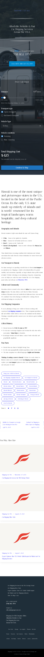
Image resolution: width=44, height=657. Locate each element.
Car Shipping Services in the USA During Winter (15, 478)
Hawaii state (32, 390)
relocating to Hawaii (23, 399)
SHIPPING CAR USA (22, 11)
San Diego (13, 638)
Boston (24, 638)
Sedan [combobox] (5, 126)
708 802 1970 (22, 54)
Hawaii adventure (17, 382)
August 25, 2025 (19, 514)
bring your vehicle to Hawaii (11, 373)
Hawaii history (20, 386)
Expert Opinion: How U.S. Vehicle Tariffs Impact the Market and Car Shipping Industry (21, 558)
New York (9, 629)
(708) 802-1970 (22, 280)
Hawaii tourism (8, 394)
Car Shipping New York (8, 517)
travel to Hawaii (8, 403)
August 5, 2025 (19, 553)
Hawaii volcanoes (21, 394)
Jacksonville (34, 638)
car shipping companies (14, 311)
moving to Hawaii (8, 399)
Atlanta (8, 638)
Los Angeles (22, 629)
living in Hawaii (35, 394)
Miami (7, 634)
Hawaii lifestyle (8, 390)
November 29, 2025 (20, 475)
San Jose (34, 629)
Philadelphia (32, 634)
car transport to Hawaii (31, 377)
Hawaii (5, 382)
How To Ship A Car (13, 595)
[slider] (22, 97)
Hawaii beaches (31, 382)
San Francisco (20, 634)
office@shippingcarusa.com (13, 610)
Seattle (19, 638)
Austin (29, 638)
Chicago (16, 629)
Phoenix (29, 629)
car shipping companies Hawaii (12, 377)
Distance (4, 92)
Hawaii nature (20, 390)
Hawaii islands (33, 386)
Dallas (26, 634)
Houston (13, 634)
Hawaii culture (7, 386)
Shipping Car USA (7, 475)
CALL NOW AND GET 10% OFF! (22, 64)
